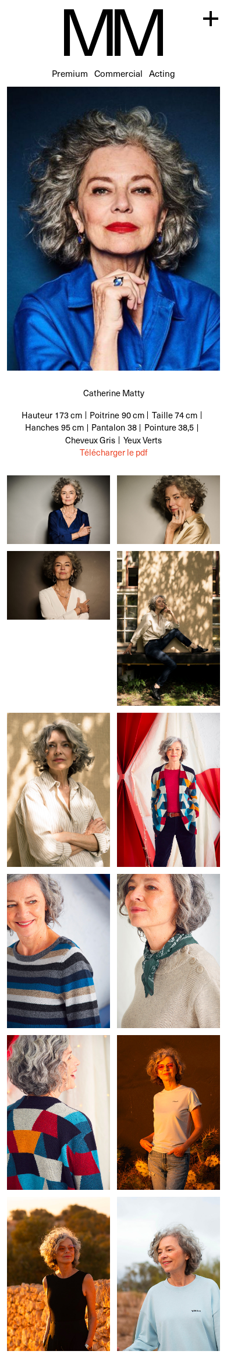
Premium (70, 73)
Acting (162, 73)
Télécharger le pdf (113, 452)
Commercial (118, 73)
